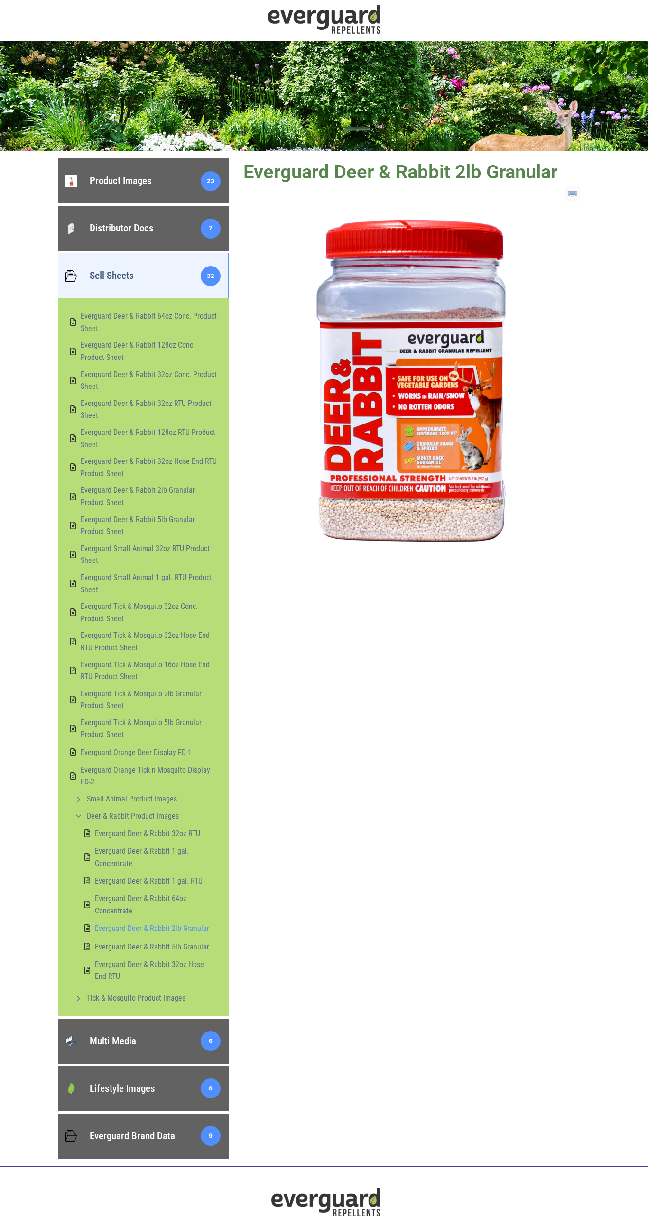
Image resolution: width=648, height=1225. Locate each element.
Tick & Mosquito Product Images (136, 998)
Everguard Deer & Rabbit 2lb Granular (152, 928)
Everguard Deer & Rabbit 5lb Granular (152, 946)
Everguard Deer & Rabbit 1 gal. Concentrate (142, 857)
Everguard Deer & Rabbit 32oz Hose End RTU (149, 970)
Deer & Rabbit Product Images (133, 815)
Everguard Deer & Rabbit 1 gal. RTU (149, 880)
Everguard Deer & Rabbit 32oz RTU (147, 833)
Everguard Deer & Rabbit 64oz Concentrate (140, 904)
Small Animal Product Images (132, 798)
